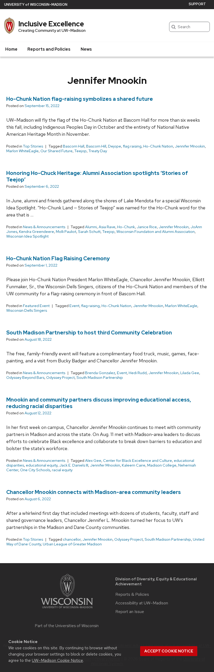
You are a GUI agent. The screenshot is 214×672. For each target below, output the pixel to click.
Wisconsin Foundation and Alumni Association (155, 231)
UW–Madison (35, 4)
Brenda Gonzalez (100, 372)
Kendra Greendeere (36, 231)
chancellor (72, 539)
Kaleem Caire (133, 465)
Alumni (91, 226)
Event (74, 305)
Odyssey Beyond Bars (25, 377)
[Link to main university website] (67, 609)
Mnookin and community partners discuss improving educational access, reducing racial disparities (98, 403)
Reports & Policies (132, 594)
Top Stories (33, 146)
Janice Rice (147, 226)
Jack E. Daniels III (73, 465)
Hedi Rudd (138, 372)
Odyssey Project (60, 377)
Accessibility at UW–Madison (141, 603)
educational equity (41, 465)
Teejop (80, 151)
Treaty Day (97, 151)
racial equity (62, 470)
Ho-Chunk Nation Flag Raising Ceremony (58, 258)
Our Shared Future (56, 151)
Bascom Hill (96, 146)
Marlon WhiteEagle (22, 151)
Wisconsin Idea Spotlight (27, 236)
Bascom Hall (73, 146)
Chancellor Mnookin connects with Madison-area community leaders (93, 492)
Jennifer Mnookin (190, 146)
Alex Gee (93, 460)
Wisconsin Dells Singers (26, 310)
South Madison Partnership (99, 377)
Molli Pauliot (66, 231)
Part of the (67, 625)
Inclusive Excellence (51, 23)
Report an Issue (129, 611)
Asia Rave (107, 226)
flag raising (132, 146)
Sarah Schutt (89, 231)
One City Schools (35, 470)
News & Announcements (44, 226)
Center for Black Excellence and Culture (137, 460)
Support (197, 4)
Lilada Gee (189, 372)
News (86, 49)
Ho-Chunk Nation (158, 146)
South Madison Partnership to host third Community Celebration (89, 332)
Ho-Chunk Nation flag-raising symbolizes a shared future (79, 99)
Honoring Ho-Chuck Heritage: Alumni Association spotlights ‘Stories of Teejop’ (97, 176)
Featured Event (36, 305)
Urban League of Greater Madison (72, 544)
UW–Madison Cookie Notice (57, 660)
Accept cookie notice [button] (168, 651)
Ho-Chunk (126, 226)
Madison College (161, 465)
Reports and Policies (48, 49)
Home (11, 49)
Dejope (114, 146)
